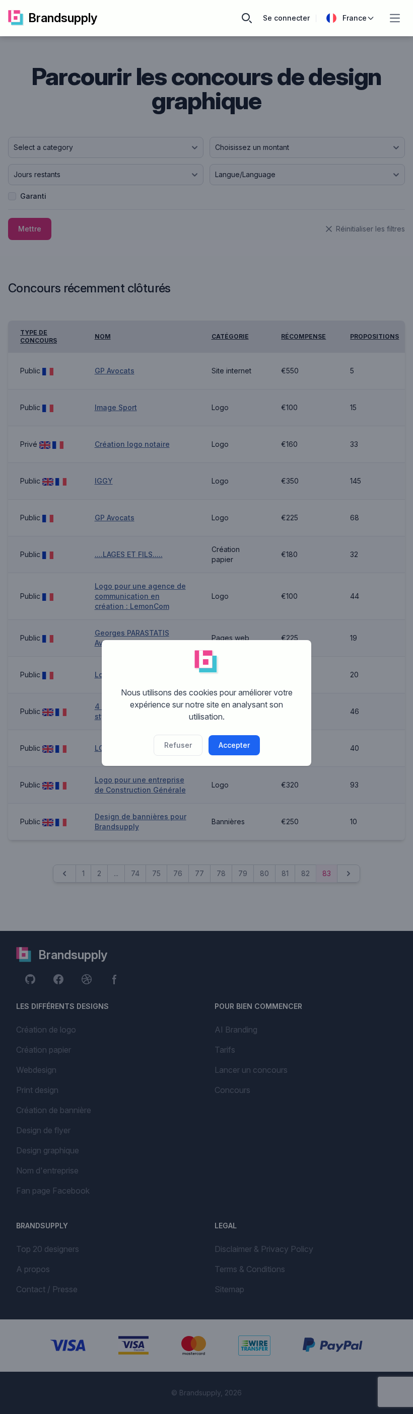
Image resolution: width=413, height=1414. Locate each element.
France (354, 18)
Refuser (178, 745)
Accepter (234, 745)
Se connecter (286, 18)
